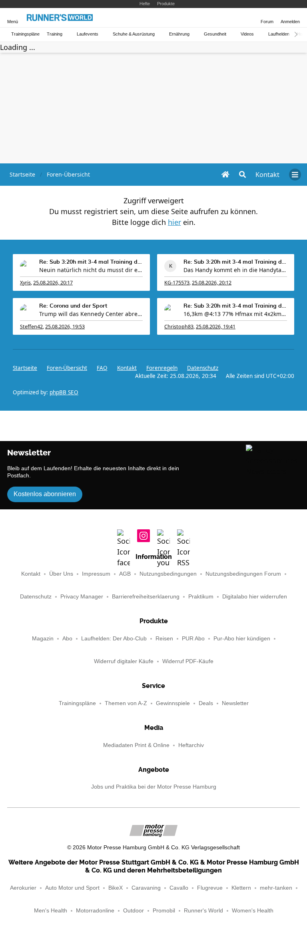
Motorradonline (95, 911)
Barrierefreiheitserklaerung (145, 597)
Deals (206, 703)
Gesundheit (215, 34)
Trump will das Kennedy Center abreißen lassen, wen (91, 314)
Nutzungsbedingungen (168, 574)
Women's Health (252, 911)
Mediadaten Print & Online (136, 745)
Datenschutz (202, 368)
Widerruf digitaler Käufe (124, 661)
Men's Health (50, 911)
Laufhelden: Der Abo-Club (114, 639)
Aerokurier (23, 888)
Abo (67, 639)
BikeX (115, 888)
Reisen (164, 639)
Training (54, 34)
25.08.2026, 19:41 (215, 326)
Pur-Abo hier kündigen (241, 639)
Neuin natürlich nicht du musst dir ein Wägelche (91, 270)
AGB (125, 574)
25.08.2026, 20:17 (53, 282)
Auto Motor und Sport (72, 888)
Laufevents (87, 34)
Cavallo (178, 888)
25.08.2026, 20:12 (211, 282)
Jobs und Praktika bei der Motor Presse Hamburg (153, 787)
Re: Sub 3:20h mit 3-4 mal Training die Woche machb (91, 262)
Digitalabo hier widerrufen (254, 597)
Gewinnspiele (173, 703)
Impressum (96, 574)
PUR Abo (193, 639)
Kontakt (30, 574)
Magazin (43, 639)
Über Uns (61, 574)
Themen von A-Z (126, 703)
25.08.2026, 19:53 (65, 326)
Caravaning (146, 888)
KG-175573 (176, 282)
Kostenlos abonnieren (45, 494)
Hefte (145, 3)
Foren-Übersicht (67, 368)
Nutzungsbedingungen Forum (243, 574)
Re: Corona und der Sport (73, 306)
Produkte (166, 3)
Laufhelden (278, 34)
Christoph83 (178, 326)
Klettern (241, 888)
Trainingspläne (25, 34)
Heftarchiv (191, 745)
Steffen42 (31, 326)
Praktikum (200, 597)
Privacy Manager (81, 597)
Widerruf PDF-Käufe (187, 661)
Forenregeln (161, 368)
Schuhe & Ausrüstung (134, 34)
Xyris (25, 282)
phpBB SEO (64, 392)
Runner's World (203, 911)
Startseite (25, 368)
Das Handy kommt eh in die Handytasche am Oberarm (235, 270)
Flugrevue (210, 888)
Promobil (164, 911)
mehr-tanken (276, 888)
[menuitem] (267, 175)
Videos (247, 34)
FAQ (102, 368)
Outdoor (133, 911)
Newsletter (235, 703)
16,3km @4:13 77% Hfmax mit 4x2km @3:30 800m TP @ (235, 314)
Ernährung (179, 34)
